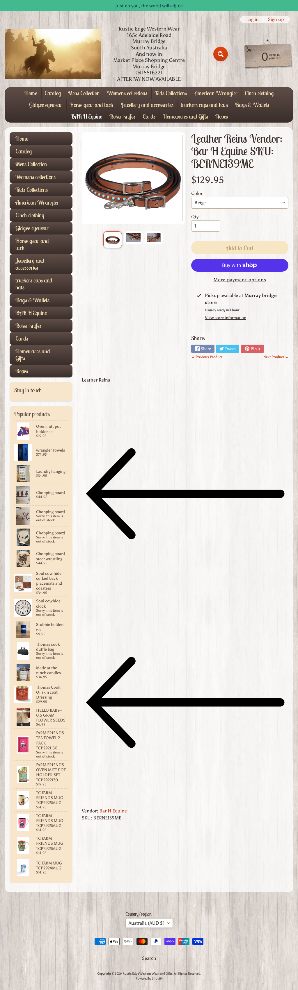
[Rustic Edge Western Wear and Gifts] (53, 54)
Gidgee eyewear (45, 104)
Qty (194, 216)
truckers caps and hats (204, 104)
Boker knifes (122, 116)
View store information (225, 317)
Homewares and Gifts (185, 116)
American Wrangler (215, 93)
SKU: (87, 818)
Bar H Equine (113, 811)
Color (197, 193)
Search (149, 958)
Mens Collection (84, 93)
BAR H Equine (86, 116)
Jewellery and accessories (147, 104)
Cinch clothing (259, 93)
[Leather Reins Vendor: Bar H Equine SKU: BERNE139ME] (112, 239)
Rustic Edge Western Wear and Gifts (148, 973)
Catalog (53, 93)
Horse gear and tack (91, 104)
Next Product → (275, 357)
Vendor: (90, 811)
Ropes (221, 116)
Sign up (276, 19)
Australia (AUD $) (146, 923)
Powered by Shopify (149, 978)
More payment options (240, 279)
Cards (149, 116)
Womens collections (127, 93)
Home (30, 93)
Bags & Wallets (252, 104)
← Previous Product (206, 357)
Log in (252, 19)
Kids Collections (171, 93)
